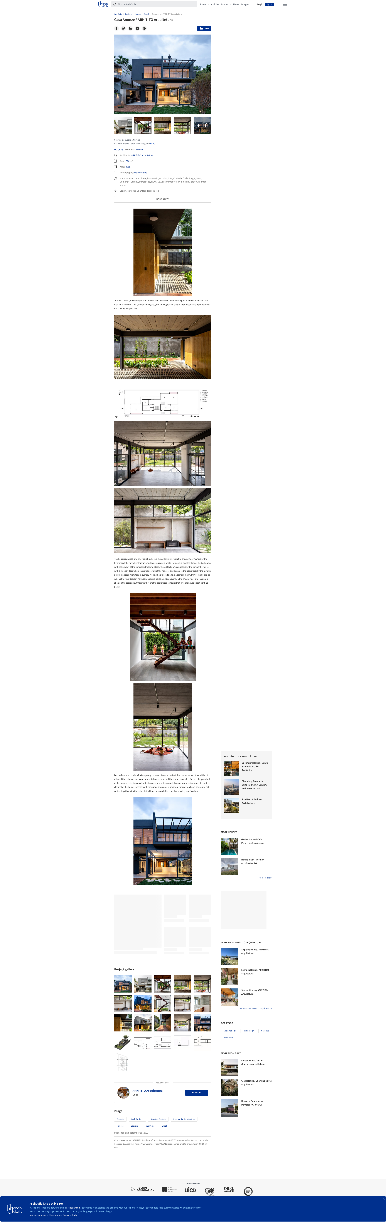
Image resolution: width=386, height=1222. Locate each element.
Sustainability (230, 1030)
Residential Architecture (184, 1119)
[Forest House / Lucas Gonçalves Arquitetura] (229, 1067)
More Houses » (265, 878)
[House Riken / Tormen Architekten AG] (229, 866)
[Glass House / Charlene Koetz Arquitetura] (229, 1087)
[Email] (137, 28)
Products (226, 4)
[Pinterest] (144, 28)
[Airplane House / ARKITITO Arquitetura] (229, 956)
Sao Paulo (150, 1125)
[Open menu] (285, 4)
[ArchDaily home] (103, 4)
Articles (215, 4)
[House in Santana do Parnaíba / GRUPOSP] (229, 1108)
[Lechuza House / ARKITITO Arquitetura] (229, 976)
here (152, 143)
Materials (265, 1030)
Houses (118, 149)
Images (245, 4)
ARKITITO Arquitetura (142, 155)
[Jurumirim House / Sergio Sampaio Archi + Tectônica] (231, 768)
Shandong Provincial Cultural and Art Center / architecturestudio (254, 785)
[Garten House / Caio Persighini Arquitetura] (229, 846)
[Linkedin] (130, 28)
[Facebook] (116, 28)
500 (128, 161)
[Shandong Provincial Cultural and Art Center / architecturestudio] (231, 787)
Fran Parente (140, 172)
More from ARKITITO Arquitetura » (256, 1008)
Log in (260, 4)
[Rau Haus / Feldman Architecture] (231, 805)
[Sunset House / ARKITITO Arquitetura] (229, 997)
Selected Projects (158, 1119)
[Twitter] (123, 28)
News (236, 4)
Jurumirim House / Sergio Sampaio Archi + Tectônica (255, 766)
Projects (204, 4)
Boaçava (134, 1125)
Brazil (139, 149)
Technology (248, 1030)
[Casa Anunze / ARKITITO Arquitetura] (123, 984)
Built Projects (137, 1119)
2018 (128, 167)
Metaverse (228, 1037)
